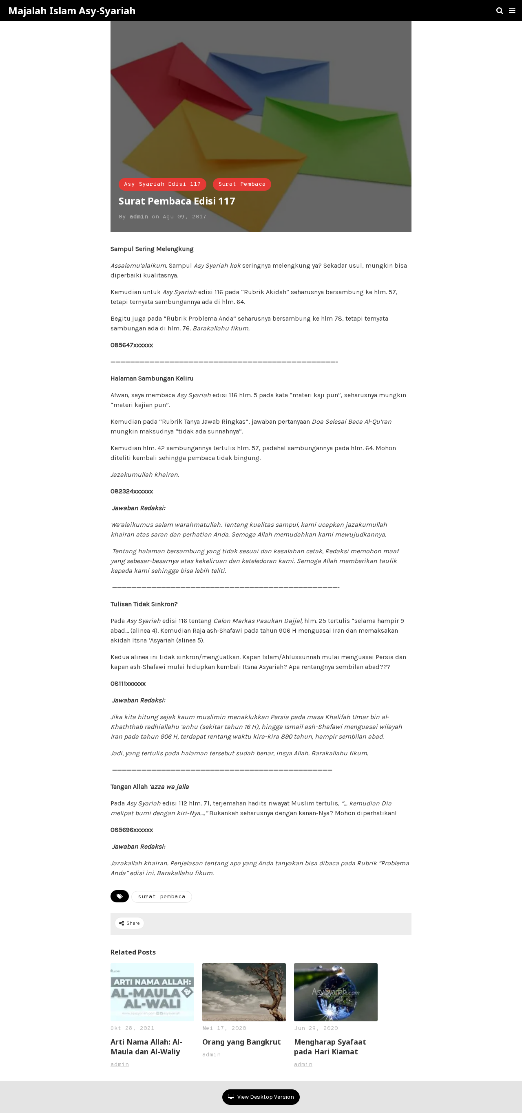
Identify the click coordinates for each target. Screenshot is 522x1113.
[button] (512, 10)
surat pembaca (162, 896)
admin (139, 216)
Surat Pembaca (242, 184)
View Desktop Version (265, 1096)
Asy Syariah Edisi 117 (162, 184)
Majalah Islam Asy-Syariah (72, 10)
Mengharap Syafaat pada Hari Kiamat (330, 1046)
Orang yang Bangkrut (241, 1042)
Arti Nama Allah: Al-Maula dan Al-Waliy (146, 1046)
